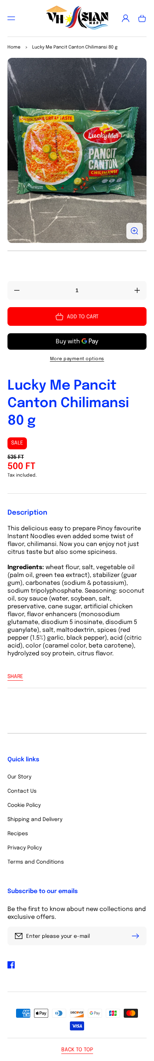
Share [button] (15, 676)
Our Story (19, 777)
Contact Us (22, 791)
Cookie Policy (24, 805)
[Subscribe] (137, 936)
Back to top (77, 1049)
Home (14, 47)
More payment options (77, 359)
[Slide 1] (77, 250)
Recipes (17, 833)
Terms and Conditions (35, 862)
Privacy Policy (24, 848)
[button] (11, 18)
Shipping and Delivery (34, 819)
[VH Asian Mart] (77, 18)
